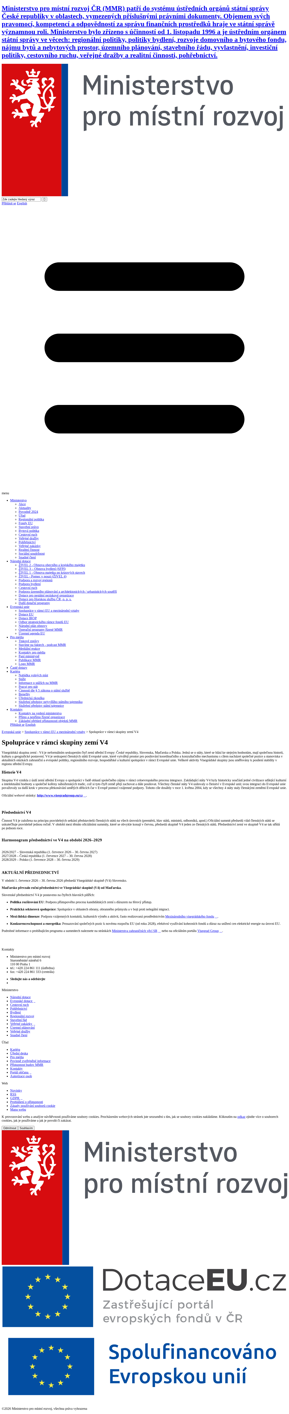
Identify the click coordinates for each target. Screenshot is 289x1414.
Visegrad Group (209, 931)
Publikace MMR (30, 660)
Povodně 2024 (28, 512)
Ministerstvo (18, 500)
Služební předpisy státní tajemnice (41, 705)
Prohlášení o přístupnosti (26, 1102)
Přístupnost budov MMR (26, 1065)
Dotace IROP (28, 618)
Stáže (22, 679)
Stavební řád (18, 1020)
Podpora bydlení (30, 584)
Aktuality (25, 508)
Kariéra (15, 671)
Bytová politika (29, 531)
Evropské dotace (22, 1001)
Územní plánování (22, 1027)
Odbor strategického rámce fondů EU (44, 622)
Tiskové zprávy (29, 641)
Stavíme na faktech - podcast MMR (42, 645)
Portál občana (20, 1072)
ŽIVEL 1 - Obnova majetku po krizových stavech (52, 572)
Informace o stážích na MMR (38, 683)
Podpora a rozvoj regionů (35, 580)
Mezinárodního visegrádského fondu (191, 916)
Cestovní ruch (28, 534)
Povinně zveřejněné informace (30, 1061)
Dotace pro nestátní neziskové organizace (46, 595)
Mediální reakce (29, 648)
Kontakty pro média (32, 652)
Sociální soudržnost (32, 553)
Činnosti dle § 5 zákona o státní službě (44, 690)
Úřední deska (19, 1053)
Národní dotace (20, 561)
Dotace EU (26, 614)
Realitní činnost (29, 550)
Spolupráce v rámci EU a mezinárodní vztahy (49, 610)
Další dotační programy (34, 603)
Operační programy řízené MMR (41, 629)
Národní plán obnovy (33, 626)
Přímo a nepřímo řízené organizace (42, 717)
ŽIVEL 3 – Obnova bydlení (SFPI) (42, 569)
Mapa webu (18, 1109)
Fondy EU (26, 523)
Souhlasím (26, 1128)
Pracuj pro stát (28, 686)
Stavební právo (29, 527)
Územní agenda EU (32, 633)
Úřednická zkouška (31, 698)
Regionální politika (31, 519)
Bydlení (15, 1012)
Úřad (22, 515)
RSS (13, 1094)
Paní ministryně (29, 656)
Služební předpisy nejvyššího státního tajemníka (51, 702)
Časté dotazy (18, 667)
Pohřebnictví (27, 542)
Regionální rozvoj (22, 1016)
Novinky (16, 1090)
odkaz (241, 1116)
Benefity (24, 694)
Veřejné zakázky (30, 546)
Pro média (17, 637)
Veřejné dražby (29, 538)
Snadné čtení (27, 557)
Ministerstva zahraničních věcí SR (136, 931)
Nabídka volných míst (33, 675)
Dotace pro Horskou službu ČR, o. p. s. (45, 599)
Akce (22, 504)
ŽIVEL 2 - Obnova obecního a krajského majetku (52, 565)
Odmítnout (9, 1128)
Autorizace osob (21, 1076)
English (22, 203)
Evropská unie (19, 607)
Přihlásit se (9, 203)
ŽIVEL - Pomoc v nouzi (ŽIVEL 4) (42, 576)
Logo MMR (27, 664)
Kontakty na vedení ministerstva (40, 713)
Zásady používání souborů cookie (32, 1105)
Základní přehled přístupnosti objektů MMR (48, 721)
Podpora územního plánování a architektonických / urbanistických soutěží (68, 591)
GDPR (16, 1098)
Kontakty (16, 709)
